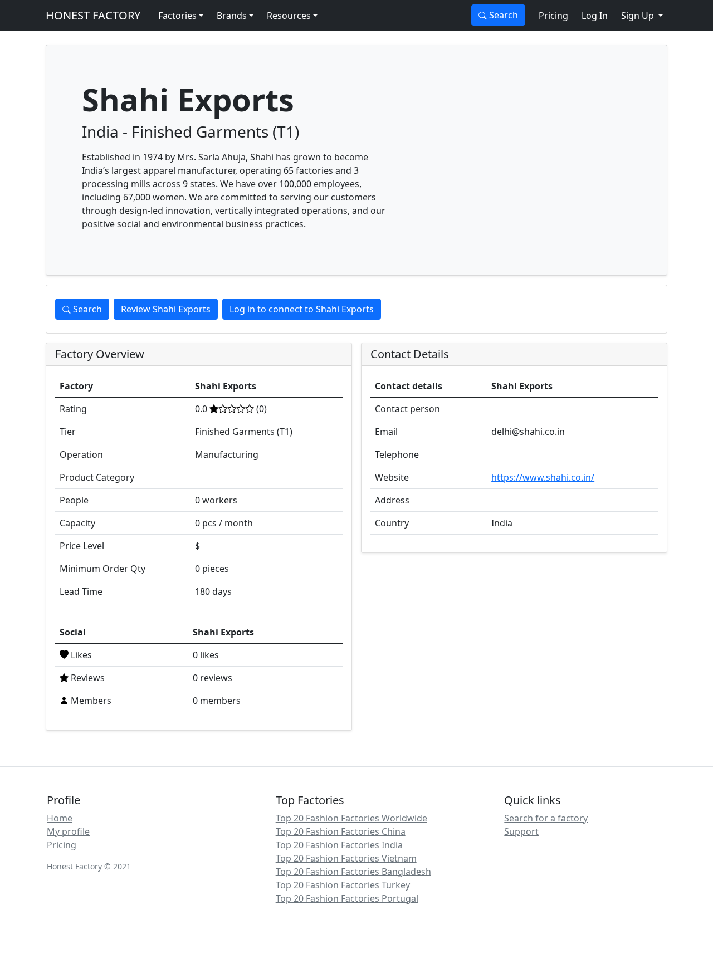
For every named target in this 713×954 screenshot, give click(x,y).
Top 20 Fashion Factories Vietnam (346, 858)
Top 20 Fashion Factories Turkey (343, 885)
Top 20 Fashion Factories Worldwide (351, 818)
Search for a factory (546, 818)
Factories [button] (177, 15)
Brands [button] (232, 15)
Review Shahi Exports (166, 309)
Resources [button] (289, 15)
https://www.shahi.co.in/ (542, 477)
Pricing (553, 15)
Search (502, 15)
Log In (595, 15)
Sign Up (638, 15)
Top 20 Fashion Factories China (341, 831)
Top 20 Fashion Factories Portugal (347, 898)
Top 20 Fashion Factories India (339, 845)
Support (521, 831)
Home (59, 818)
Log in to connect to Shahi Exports (301, 309)
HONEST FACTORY (93, 15)
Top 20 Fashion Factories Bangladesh (353, 871)
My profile (68, 831)
